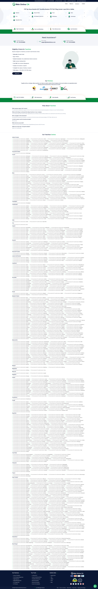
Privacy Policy (74, 587)
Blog (51, 582)
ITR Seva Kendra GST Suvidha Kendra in (21, 138)
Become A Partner (35, 580)
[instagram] (71, 584)
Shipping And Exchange (81, 587)
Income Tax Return (16, 575)
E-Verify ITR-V (34, 575)
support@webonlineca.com (41, 0)
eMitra (52, 578)
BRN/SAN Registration (17, 580)
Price (52, 580)
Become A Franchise (35, 582)
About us (71, 3)
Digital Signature (16, 578)
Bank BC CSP (53, 575)
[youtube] (83, 584)
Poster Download (59, 0)
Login (65, 0)
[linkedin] (78, 584)
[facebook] (73, 584)
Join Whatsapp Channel (40, 587)
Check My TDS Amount (36, 578)
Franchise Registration (82, 0)
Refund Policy (69, 587)
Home (66, 3)
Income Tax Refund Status (37, 577)
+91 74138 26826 (51, 0)
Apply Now (17, 73)
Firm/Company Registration (18, 577)
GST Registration (16, 582)
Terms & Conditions (62, 587)
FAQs (58, 587)
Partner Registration (72, 0)
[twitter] (76, 584)
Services (77, 3)
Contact (83, 3)
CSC (51, 577)
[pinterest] (80, 584)
